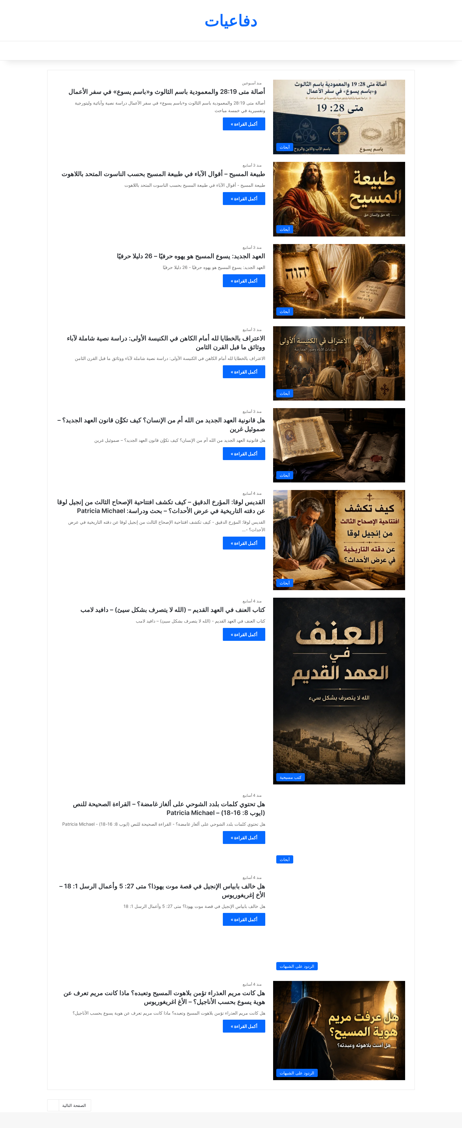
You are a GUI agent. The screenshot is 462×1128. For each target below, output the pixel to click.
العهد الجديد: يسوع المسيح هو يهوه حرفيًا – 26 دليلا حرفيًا (191, 256)
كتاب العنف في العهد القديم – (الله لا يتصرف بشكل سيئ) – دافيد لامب (172, 609)
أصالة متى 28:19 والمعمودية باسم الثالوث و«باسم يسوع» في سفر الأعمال (167, 91)
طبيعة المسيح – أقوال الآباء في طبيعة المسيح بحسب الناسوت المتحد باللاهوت (163, 174)
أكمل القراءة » (244, 124)
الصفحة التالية (74, 1105)
